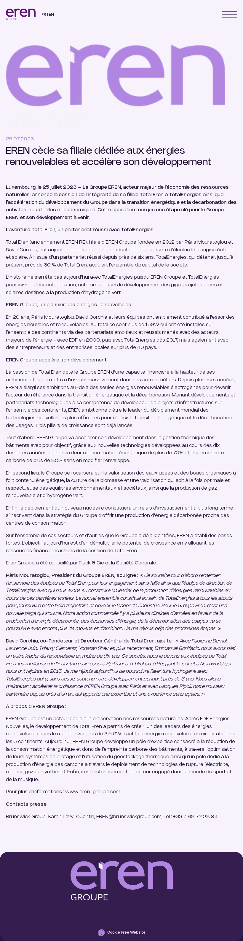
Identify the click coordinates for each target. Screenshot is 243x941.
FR (43, 14)
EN (51, 14)
